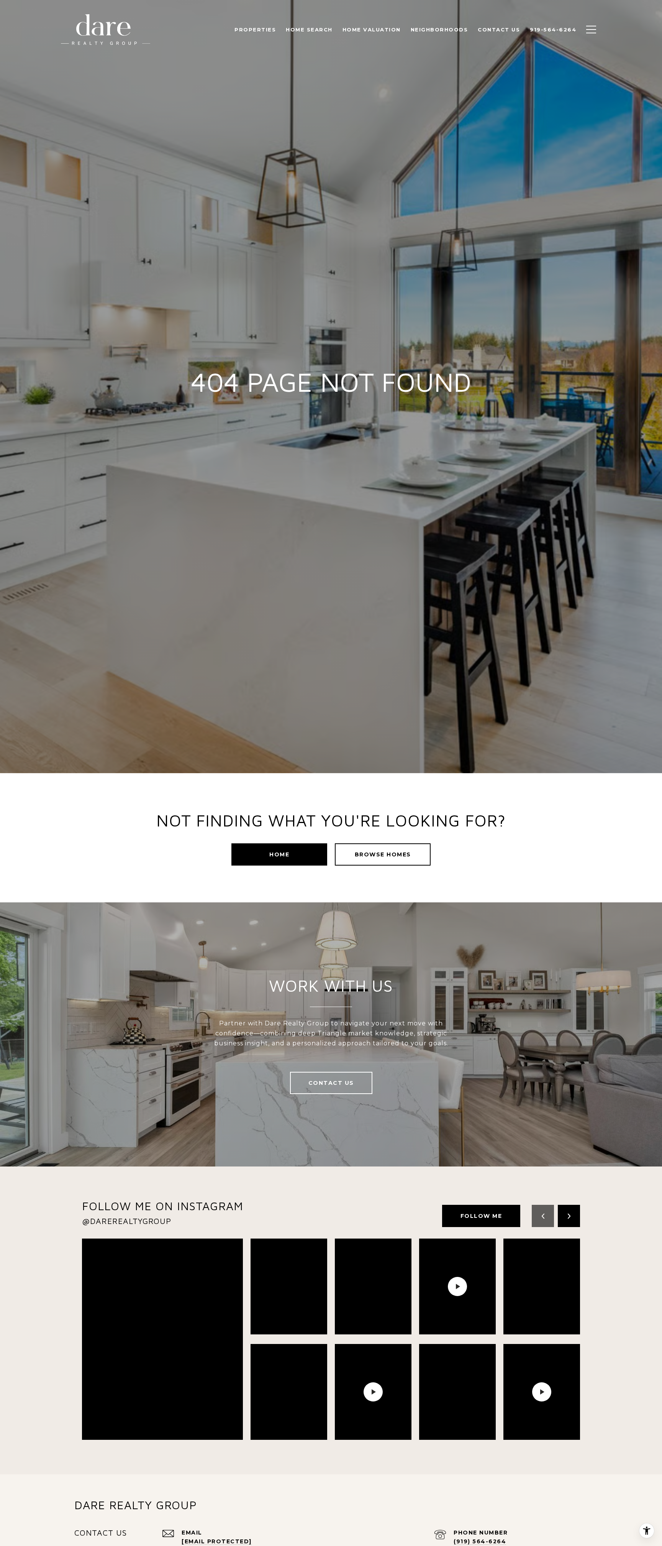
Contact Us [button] (331, 1082)
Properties (255, 29)
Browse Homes (383, 854)
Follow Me (481, 1215)
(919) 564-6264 (480, 1541)
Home (279, 854)
